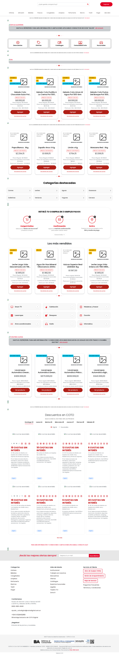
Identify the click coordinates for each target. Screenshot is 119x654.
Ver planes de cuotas (20, 116)
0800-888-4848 (17, 606)
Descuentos (54, 576)
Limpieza (14, 579)
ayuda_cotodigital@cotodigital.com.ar (26, 610)
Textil (12, 587)
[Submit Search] (88, 4)
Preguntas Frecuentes (91, 585)
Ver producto (20, 390)
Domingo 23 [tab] (29, 422)
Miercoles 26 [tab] (59, 422)
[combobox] (61, 4)
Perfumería (15, 581)
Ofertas (53, 579)
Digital (55, 427)
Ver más (59, 538)
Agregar (20, 112)
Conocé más (58, 235)
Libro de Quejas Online (93, 571)
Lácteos (13, 570)
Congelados (15, 576)
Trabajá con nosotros (58, 573)
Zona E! (53, 593)
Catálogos (54, 581)
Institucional (54, 570)
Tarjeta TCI (54, 590)
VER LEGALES (87, 18)
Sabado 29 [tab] (90, 422)
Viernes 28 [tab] (80, 422)
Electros (13, 584)
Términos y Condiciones (92, 588)
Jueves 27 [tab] (70, 422)
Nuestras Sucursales (57, 584)
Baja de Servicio (91, 581)
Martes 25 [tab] (48, 422)
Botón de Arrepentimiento (94, 576)
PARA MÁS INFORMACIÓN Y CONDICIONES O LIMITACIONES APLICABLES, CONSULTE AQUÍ (59, 545)
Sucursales (64, 427)
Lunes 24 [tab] (39, 422)
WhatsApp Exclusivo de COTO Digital (25, 615)
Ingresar (106, 4)
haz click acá (74, 650)
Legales (53, 587)
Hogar (13, 590)
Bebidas (14, 573)
